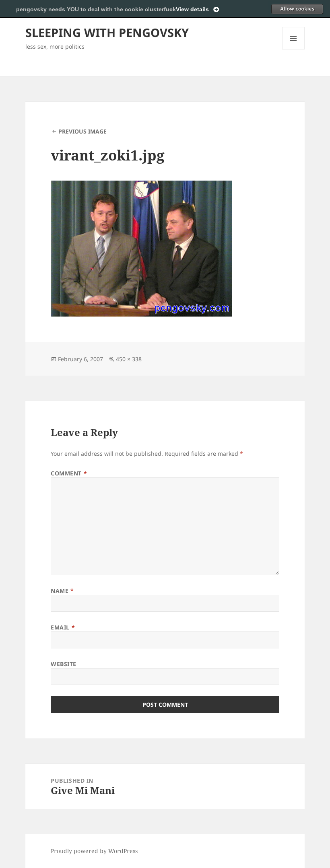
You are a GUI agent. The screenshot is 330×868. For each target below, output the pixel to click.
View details (192, 9)
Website (63, 664)
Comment (69, 473)
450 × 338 (129, 359)
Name (62, 590)
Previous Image (82, 131)
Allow (297, 9)
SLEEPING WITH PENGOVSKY (107, 32)
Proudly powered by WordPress (94, 851)
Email (63, 627)
